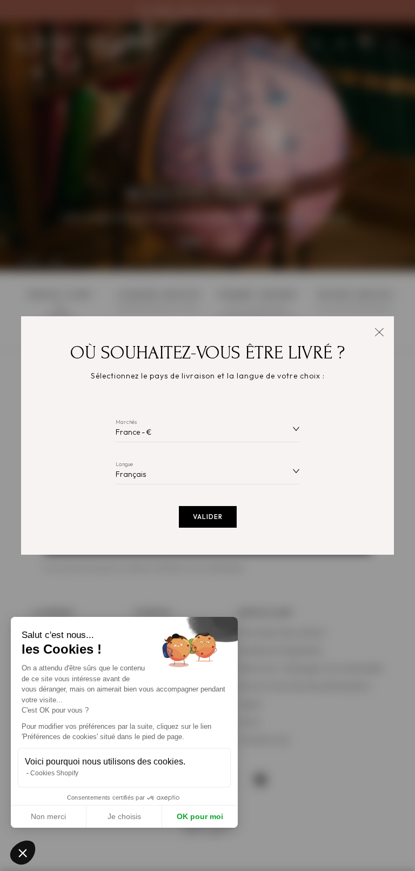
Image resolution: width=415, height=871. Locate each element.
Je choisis (124, 816)
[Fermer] (379, 331)
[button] (23, 853)
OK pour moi (200, 816)
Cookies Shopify (54, 773)
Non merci (48, 816)
